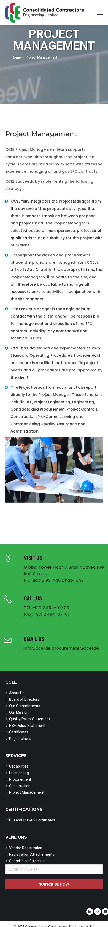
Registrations (20, 738)
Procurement (20, 779)
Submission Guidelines (27, 861)
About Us (16, 693)
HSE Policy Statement (27, 725)
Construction (19, 786)
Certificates (18, 732)
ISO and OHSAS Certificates (32, 820)
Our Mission (19, 712)
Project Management (26, 792)
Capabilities (18, 766)
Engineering (19, 773)
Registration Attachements (31, 854)
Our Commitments (24, 706)
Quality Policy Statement (29, 719)
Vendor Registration (25, 848)
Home (16, 57)
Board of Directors (24, 699)
